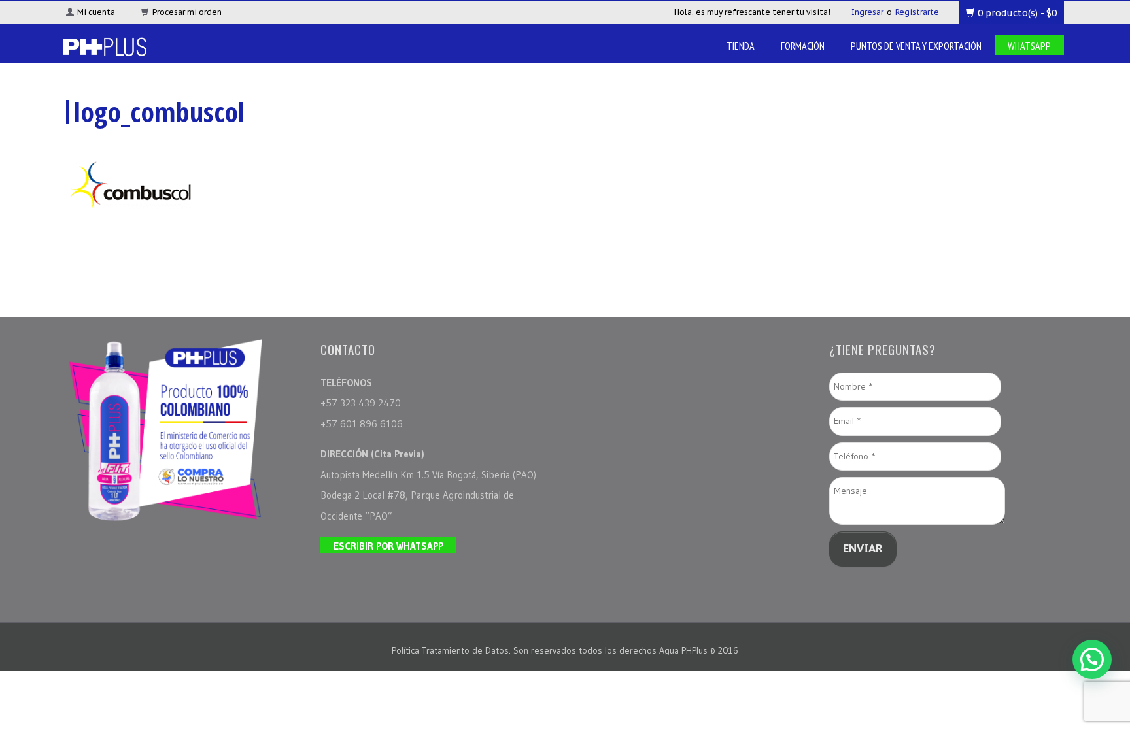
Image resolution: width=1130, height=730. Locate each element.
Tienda (741, 45)
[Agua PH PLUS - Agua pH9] (104, 45)
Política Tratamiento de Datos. (452, 650)
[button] (1092, 659)
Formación (803, 45)
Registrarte (917, 12)
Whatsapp (1029, 45)
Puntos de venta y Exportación (916, 45)
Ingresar (867, 12)
